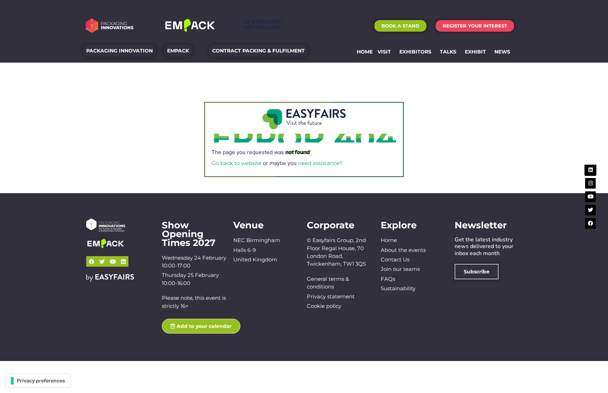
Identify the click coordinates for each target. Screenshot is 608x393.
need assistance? (320, 163)
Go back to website (236, 163)
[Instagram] (590, 183)
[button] (400, 26)
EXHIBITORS (415, 52)
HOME (365, 52)
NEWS (502, 52)
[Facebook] (91, 261)
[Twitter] (102, 261)
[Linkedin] (123, 261)
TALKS (448, 52)
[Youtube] (112, 261)
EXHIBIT (475, 52)
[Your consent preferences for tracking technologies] (38, 380)
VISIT (384, 52)
